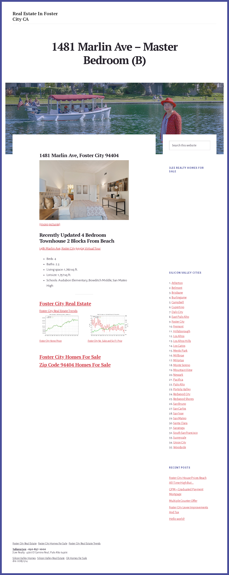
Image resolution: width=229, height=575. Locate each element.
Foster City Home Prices (50, 340)
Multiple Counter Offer (183, 501)
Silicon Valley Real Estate (51, 558)
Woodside (179, 447)
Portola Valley (182, 389)
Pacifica (178, 379)
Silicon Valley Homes (24, 558)
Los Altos (178, 336)
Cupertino (178, 307)
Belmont (177, 288)
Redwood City (181, 394)
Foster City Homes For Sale (70, 356)
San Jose (178, 413)
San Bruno (179, 404)
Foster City (178, 321)
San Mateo (179, 418)
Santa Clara (180, 423)
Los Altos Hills (182, 341)
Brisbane (177, 292)
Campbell (178, 302)
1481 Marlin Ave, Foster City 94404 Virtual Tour (70, 248)
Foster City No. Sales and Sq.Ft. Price (105, 340)
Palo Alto (179, 384)
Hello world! (177, 519)
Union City (179, 442)
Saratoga (178, 428)
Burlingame (179, 297)
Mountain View (182, 370)
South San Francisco (185, 433)
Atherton (177, 283)
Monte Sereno (181, 365)
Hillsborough (181, 331)
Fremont (178, 326)
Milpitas (178, 360)
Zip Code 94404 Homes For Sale (75, 364)
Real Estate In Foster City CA (35, 16)
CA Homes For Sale (76, 558)
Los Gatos (179, 346)
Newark (178, 375)
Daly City (177, 312)
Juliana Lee (19, 549)
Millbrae (178, 355)
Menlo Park (180, 350)
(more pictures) (49, 224)
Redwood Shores (183, 399)
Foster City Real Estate (65, 303)
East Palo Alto (180, 317)
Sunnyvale (179, 437)
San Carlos (179, 408)
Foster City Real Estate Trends (58, 311)
